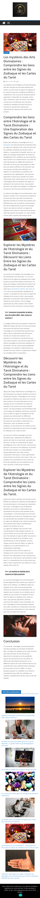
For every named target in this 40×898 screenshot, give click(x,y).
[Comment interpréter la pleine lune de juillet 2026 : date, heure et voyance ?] (20, 705)
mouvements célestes (18, 289)
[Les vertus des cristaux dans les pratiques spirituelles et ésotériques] (20, 781)
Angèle (17, 81)
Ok (20, 895)
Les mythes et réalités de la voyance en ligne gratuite (19, 769)
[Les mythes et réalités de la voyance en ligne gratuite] (20, 757)
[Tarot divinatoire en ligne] (4, 23)
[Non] (38, 891)
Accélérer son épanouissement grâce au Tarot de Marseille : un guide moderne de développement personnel (17, 744)
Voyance (6, 52)
